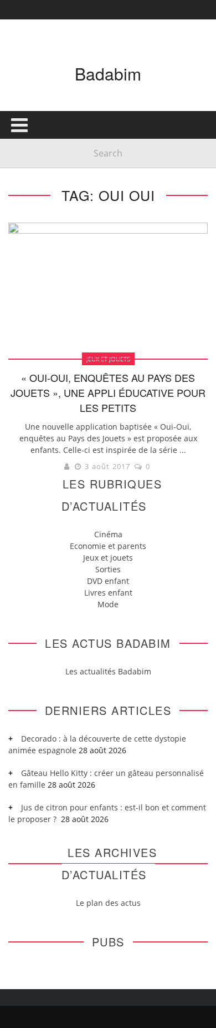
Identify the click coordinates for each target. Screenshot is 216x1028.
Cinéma (108, 534)
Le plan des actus (108, 903)
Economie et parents (108, 546)
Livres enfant (108, 592)
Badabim (108, 73)
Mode (108, 604)
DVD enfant (108, 581)
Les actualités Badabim (108, 671)
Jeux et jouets (108, 557)
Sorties (108, 569)
